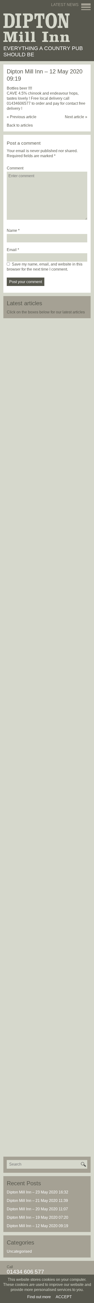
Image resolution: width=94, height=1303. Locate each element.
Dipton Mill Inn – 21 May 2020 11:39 (37, 1201)
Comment (15, 168)
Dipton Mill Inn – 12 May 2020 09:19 (37, 1226)
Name (12, 230)
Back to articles (20, 125)
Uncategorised (19, 1251)
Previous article (21, 117)
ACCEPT (64, 1297)
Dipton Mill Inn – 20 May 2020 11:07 (37, 1209)
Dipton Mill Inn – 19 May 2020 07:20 (37, 1217)
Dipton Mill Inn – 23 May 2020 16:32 (37, 1192)
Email (12, 250)
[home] (36, 27)
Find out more (39, 1297)
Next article (76, 117)
